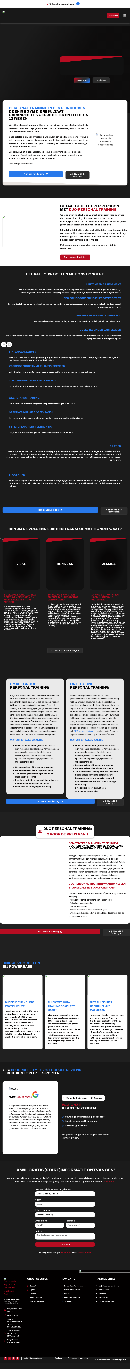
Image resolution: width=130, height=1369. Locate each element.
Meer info (82, 80)
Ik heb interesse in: (44, 1210)
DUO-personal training (83, 731)
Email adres (41, 1220)
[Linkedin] (17, 1358)
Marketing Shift (118, 1359)
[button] (6, 1117)
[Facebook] (5, 1358)
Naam (38, 1199)
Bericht (38, 1231)
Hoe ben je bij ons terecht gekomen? (53, 1189)
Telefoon (70, 1220)
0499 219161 (108, 1181)
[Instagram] (9, 1358)
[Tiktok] (13, 1358)
